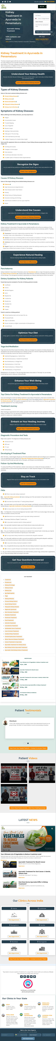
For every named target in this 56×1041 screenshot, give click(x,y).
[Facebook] (5, 2)
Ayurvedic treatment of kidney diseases (20, 506)
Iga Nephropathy (9, 593)
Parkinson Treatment (11, 617)
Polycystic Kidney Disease (12, 607)
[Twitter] (3, 2)
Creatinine (8, 579)
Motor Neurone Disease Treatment (14, 639)
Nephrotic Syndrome (10, 609)
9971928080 (50, 2)
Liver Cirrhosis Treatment (12, 631)
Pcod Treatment (9, 620)
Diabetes (7, 184)
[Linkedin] (34, 976)
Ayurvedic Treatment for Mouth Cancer (32, 862)
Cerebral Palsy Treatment (12, 634)
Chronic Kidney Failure (11, 601)
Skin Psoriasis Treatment (12, 612)
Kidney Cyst (8, 590)
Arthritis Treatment (10, 623)
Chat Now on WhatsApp (28, 262)
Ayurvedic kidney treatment (12, 497)
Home (7, 41)
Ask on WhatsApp (28, 567)
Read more (4, 860)
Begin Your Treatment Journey (28, 429)
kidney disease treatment (10, 273)
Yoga (6, 596)
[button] (24, 743)
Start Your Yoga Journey (28, 388)
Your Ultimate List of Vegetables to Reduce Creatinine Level (21, 854)
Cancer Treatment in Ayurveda (13, 642)
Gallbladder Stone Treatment (13, 628)
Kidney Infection (9, 598)
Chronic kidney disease (11, 96)
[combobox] (36, 18)
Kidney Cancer (9, 588)
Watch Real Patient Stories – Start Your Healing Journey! (28, 808)
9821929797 (42, 39)
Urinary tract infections (11, 107)
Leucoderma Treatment (11, 625)
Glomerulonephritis (10, 101)
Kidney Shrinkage (10, 585)
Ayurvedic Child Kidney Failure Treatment (16, 650)
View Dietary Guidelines (28, 340)
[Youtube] (10, 2)
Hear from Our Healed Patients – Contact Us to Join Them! (28, 748)
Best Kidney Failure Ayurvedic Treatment (16, 647)
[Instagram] (8, 2)
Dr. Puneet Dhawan (21, 399)
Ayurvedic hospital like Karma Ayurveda (32, 458)
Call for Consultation (28, 484)
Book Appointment (14, 920)
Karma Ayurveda (5, 399)
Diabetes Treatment (10, 615)
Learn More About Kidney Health (28, 83)
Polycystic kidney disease (12, 104)
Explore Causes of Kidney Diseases (28, 217)
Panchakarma (32, 272)
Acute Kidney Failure (10, 604)
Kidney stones (8, 99)
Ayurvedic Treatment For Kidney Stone (15, 644)
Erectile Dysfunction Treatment (13, 636)
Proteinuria (8, 582)
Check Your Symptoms (28, 171)
